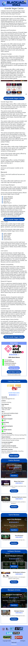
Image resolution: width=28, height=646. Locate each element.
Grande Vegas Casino (14, 392)
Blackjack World (15, 641)
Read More (14, 475)
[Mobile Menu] (25, 1)
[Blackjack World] (14, 3)
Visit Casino (14, 456)
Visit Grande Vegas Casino (14, 98)
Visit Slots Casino (14, 372)
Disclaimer (14, 644)
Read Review (14, 368)
